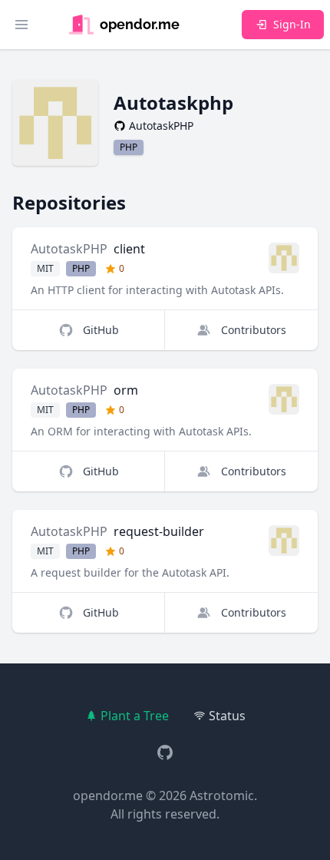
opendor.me (108, 795)
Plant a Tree (135, 715)
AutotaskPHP (69, 248)
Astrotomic (222, 795)
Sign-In (292, 24)
